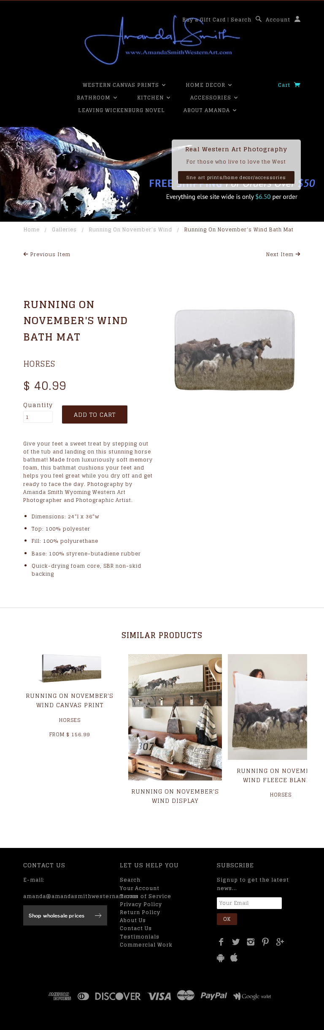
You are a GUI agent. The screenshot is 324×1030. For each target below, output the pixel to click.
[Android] (220, 957)
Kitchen (151, 97)
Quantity (38, 405)
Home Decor (206, 84)
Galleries (64, 229)
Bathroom (94, 97)
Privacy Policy (141, 904)
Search (241, 20)
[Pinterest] (265, 942)
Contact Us (136, 928)
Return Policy (140, 912)
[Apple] (234, 957)
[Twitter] (236, 942)
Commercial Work (146, 944)
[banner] (162, 40)
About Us (133, 920)
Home (32, 229)
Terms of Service (145, 896)
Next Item (280, 254)
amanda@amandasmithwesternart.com (80, 896)
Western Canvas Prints (122, 84)
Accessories (211, 97)
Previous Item (49, 254)
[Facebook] (221, 942)
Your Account (139, 888)
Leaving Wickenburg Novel (121, 110)
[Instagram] (250, 942)
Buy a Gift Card (204, 19)
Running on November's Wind (130, 229)
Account (278, 20)
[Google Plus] (280, 942)
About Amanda (208, 110)
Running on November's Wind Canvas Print (69, 700)
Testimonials (139, 936)
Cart (285, 84)
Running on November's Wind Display (175, 796)
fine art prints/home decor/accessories (236, 177)
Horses (39, 363)
